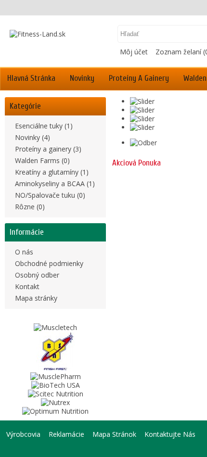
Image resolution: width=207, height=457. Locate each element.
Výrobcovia (23, 434)
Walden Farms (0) (42, 160)
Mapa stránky (36, 298)
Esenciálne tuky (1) (44, 125)
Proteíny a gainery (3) (48, 148)
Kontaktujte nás (169, 434)
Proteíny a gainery (139, 78)
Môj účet (134, 51)
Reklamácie (66, 434)
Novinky (82, 78)
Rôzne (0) (30, 206)
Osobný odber (37, 274)
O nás (24, 251)
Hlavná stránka (31, 78)
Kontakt (27, 286)
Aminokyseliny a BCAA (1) (55, 183)
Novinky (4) (32, 137)
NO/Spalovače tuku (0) (50, 195)
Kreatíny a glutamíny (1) (52, 172)
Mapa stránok (114, 434)
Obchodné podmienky (49, 263)
